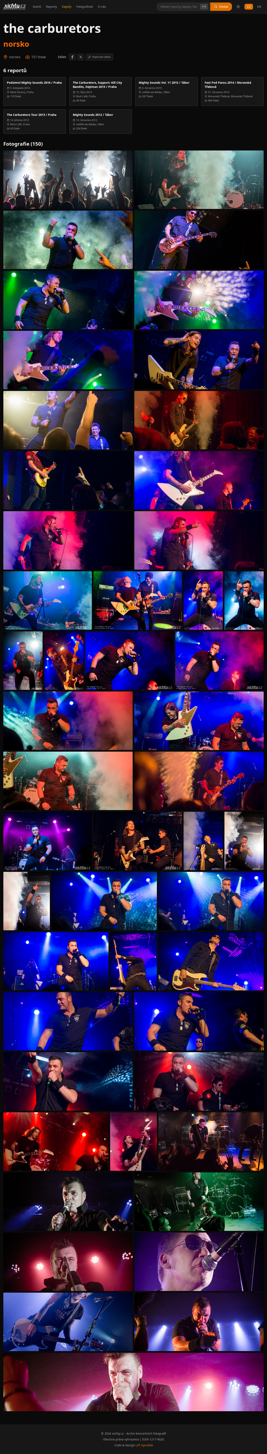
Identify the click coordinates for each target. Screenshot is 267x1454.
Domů (37, 7)
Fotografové (84, 7)
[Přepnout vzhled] (238, 6)
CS (249, 7)
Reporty (51, 7)
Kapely (66, 7)
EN (259, 7)
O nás (102, 7)
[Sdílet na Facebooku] (72, 57)
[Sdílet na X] (80, 57)
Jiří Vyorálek (145, 1445)
